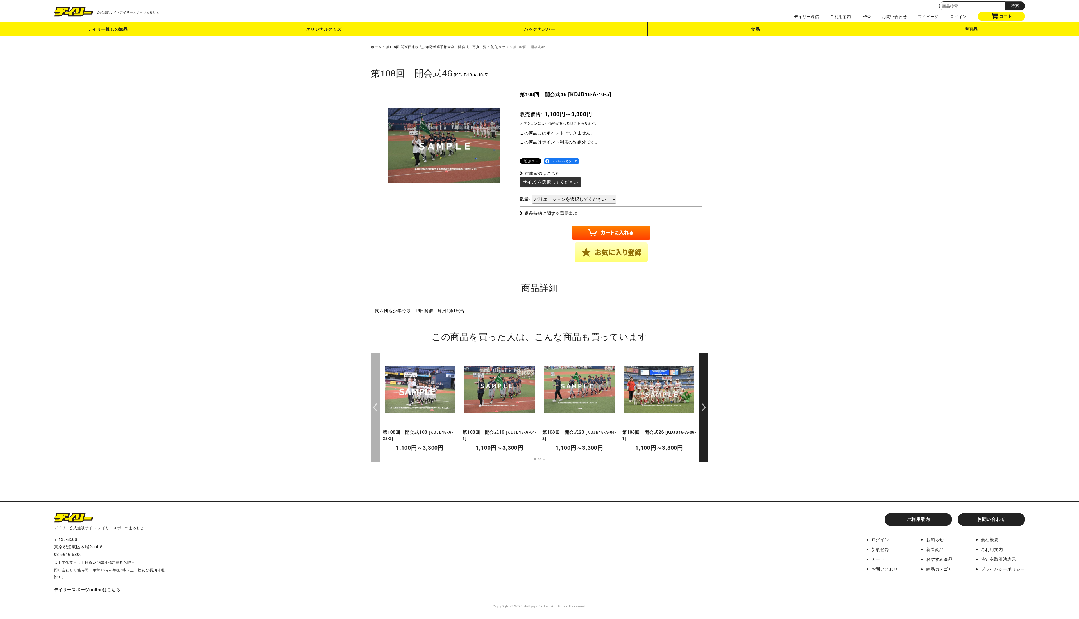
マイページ (928, 16)
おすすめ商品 (939, 559)
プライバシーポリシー (1003, 569)
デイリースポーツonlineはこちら (87, 589)
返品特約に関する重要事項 (551, 213)
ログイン (958, 16)
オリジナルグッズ (324, 29)
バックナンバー (539, 29)
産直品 (971, 29)
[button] (611, 252)
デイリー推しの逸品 (108, 29)
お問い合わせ (894, 16)
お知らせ (935, 539)
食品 (755, 29)
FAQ (866, 16)
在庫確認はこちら (542, 173)
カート (1005, 16)
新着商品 (935, 549)
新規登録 (880, 549)
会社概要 (990, 539)
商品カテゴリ (939, 569)
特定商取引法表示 (998, 559)
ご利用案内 (840, 16)
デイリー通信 (806, 16)
